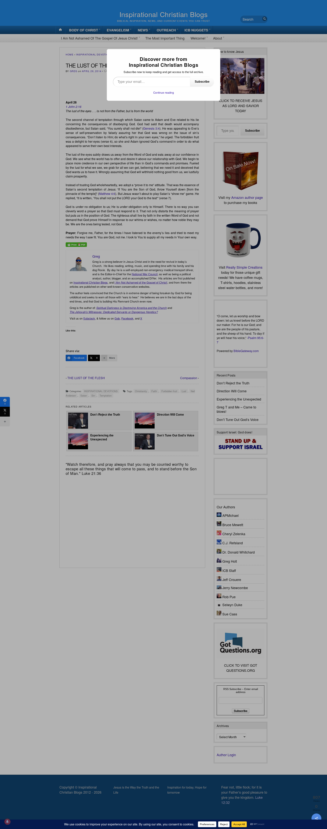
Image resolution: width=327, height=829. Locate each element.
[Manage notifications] (7, 822)
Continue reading (163, 92)
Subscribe (202, 81)
